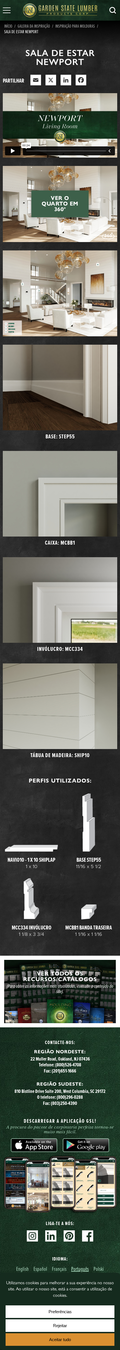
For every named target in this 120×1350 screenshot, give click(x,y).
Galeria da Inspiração (34, 26)
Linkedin (50, 1236)
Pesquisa (112, 10)
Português (80, 1268)
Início (8, 26)
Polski (98, 1268)
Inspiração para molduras (75, 26)
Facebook (87, 1236)
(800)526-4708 (68, 1064)
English (22, 1268)
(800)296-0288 (70, 1096)
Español (40, 1268)
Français (59, 1268)
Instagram (32, 1236)
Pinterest (69, 1236)
